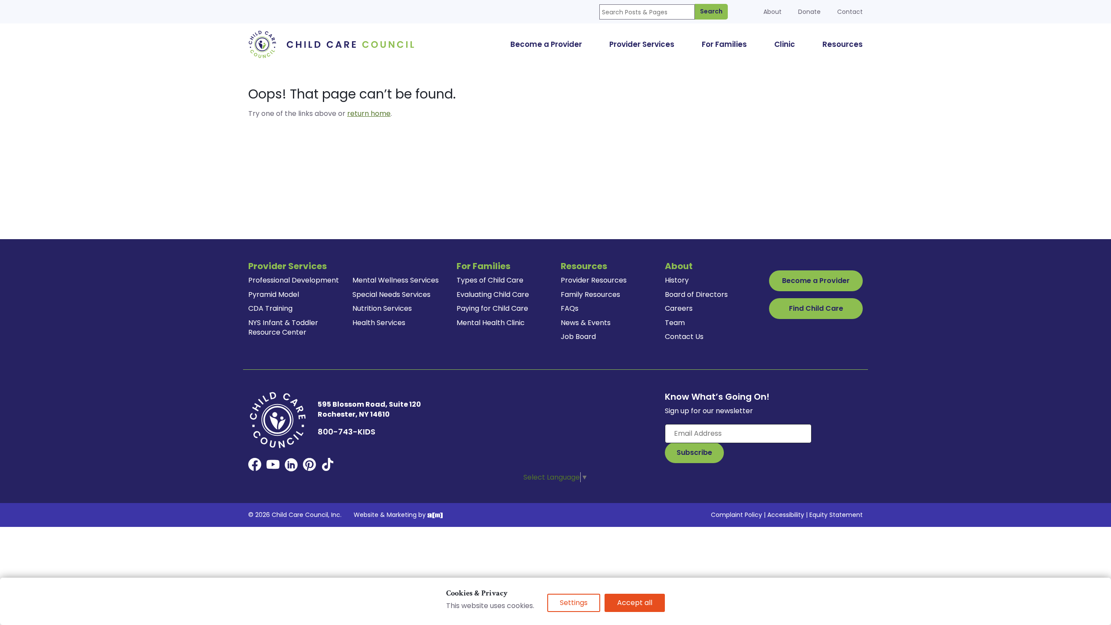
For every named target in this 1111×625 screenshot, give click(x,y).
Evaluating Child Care (493, 294)
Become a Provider (816, 281)
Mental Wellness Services (395, 280)
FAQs (570, 308)
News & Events (586, 323)
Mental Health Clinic (491, 323)
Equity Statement (836, 514)
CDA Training (270, 308)
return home (369, 113)
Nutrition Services (382, 308)
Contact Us (684, 337)
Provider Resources (594, 280)
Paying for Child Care (492, 308)
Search (711, 11)
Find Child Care (816, 308)
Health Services (378, 323)
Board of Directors (696, 294)
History (677, 280)
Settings (574, 603)
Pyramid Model (273, 294)
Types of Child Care (490, 280)
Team (675, 323)
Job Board (578, 337)
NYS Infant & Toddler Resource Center (283, 327)
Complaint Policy (736, 514)
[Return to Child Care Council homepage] (334, 44)
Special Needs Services (391, 294)
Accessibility (785, 514)
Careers (679, 308)
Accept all (634, 603)
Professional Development (293, 280)
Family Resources (590, 294)
